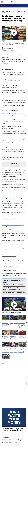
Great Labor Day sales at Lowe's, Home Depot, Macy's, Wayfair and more (14, 288)
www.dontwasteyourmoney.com (11, 275)
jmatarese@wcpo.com (16, 439)
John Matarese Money (14, 267)
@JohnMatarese (12, 270)
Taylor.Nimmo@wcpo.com (8, 440)
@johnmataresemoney (15, 268)
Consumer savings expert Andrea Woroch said (12, 113)
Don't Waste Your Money (8, 12)
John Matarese (9, 48)
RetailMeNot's (5, 197)
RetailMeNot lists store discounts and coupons (13, 225)
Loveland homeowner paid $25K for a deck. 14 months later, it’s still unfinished (14, 291)
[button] (6, 321)
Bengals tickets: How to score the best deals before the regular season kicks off (14, 285)
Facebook (4, 442)
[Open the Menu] (2, 2)
